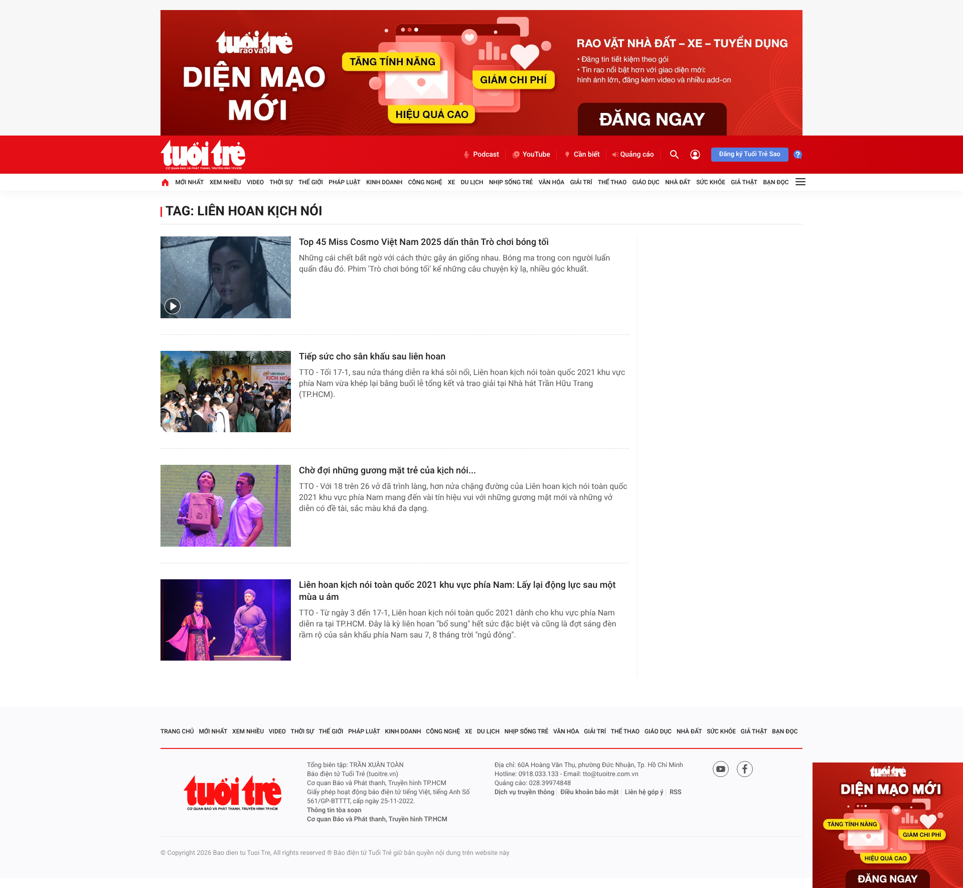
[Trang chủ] (165, 182)
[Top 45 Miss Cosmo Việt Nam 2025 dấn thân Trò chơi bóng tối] (225, 277)
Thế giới (310, 182)
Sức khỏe (710, 182)
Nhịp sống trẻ (511, 182)
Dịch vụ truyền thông (524, 792)
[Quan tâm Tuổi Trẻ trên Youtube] (721, 769)
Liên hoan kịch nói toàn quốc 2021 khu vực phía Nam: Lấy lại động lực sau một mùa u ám (457, 591)
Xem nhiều (225, 182)
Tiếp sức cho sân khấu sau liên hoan (372, 356)
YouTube (536, 155)
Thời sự (280, 182)
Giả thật (744, 182)
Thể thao (612, 182)
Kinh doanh (384, 182)
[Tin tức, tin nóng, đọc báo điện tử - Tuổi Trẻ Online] (202, 155)
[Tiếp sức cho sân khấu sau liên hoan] (225, 392)
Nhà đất (678, 182)
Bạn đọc (776, 182)
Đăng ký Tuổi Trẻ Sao (749, 154)
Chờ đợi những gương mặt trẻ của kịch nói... (387, 470)
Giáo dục (646, 182)
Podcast (486, 155)
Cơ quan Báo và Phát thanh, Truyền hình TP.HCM (377, 819)
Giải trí (581, 182)
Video (255, 182)
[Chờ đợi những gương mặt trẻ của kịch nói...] (225, 506)
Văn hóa (552, 182)
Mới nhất (189, 182)
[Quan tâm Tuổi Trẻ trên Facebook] (745, 769)
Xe (451, 182)
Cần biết (587, 155)
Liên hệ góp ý (644, 792)
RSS (676, 792)
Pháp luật (345, 182)
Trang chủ (177, 731)
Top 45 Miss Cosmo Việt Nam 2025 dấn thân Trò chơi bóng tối (424, 242)
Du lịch (472, 182)
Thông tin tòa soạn (334, 810)
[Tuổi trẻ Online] (234, 793)
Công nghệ (425, 182)
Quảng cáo (637, 155)
